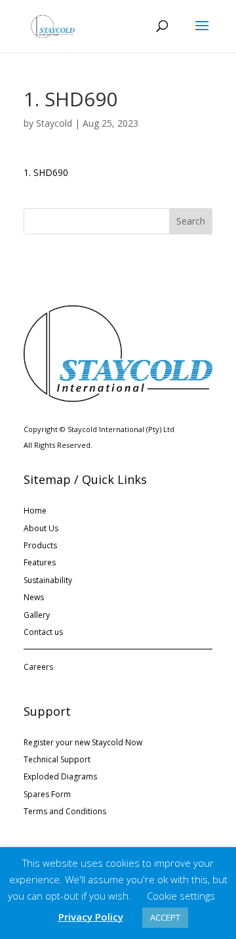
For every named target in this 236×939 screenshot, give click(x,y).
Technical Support (57, 759)
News (34, 597)
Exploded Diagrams (60, 776)
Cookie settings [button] (181, 895)
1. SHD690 (46, 172)
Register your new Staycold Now (83, 742)
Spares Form (47, 794)
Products (40, 545)
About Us (41, 528)
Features (40, 562)
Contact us (43, 632)
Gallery (37, 615)
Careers (38, 666)
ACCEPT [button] (165, 917)
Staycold (54, 123)
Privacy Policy (90, 916)
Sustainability (48, 580)
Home (35, 510)
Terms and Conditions (65, 811)
